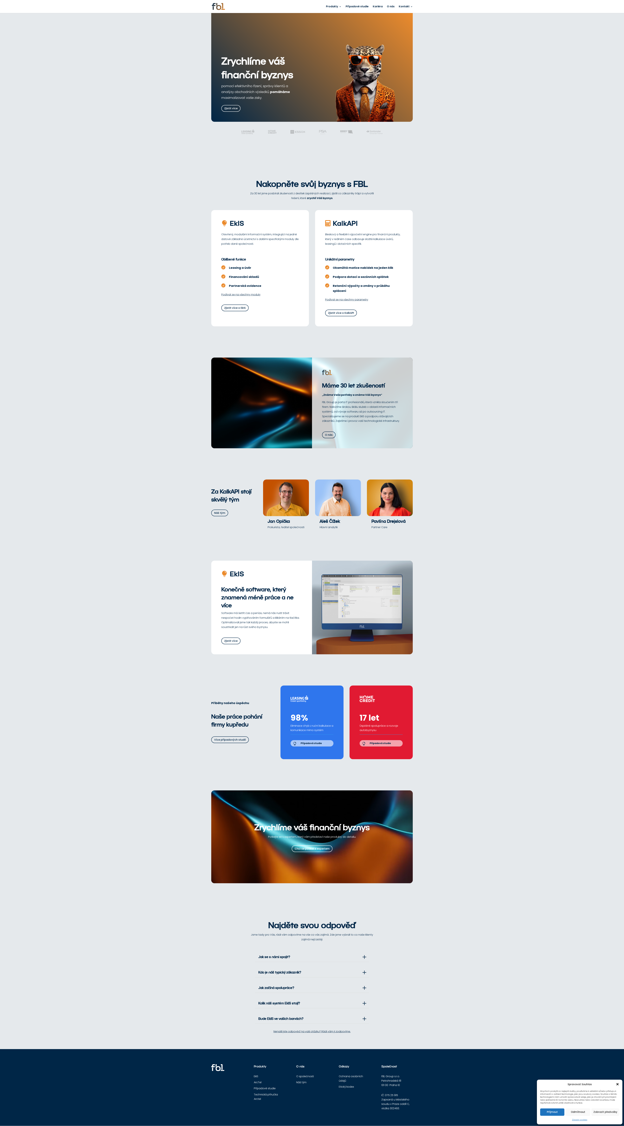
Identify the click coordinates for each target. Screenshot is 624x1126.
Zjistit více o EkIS (235, 308)
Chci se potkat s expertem (312, 849)
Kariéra (378, 6)
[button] (617, 1084)
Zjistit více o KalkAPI (341, 313)
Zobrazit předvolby (605, 1112)
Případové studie (357, 6)
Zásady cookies (579, 1119)
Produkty (332, 6)
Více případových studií (230, 740)
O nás (391, 6)
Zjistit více (231, 108)
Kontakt (404, 6)
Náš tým (219, 513)
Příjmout (552, 1112)
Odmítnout (578, 1112)
